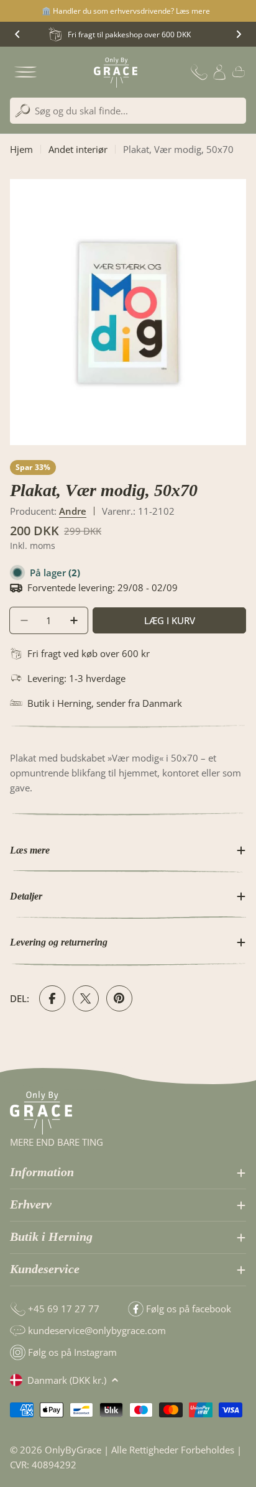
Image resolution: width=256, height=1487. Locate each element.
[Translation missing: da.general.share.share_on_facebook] (52, 998)
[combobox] (128, 111)
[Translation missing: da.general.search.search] (22, 111)
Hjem (21, 149)
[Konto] (219, 72)
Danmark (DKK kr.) (66, 1380)
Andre (72, 511)
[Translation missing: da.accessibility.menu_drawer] (25, 72)
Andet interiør (77, 149)
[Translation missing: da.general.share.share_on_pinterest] (119, 998)
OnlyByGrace (73, 1449)
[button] (17, 34)
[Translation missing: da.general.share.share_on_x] (86, 998)
